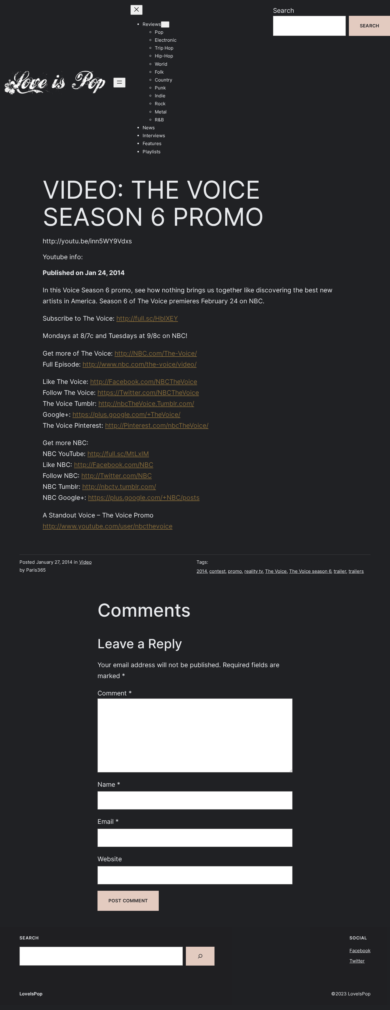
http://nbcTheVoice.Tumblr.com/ (146, 403)
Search (283, 10)
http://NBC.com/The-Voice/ (156, 353)
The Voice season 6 (310, 571)
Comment (115, 693)
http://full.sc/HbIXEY (147, 318)
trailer (340, 571)
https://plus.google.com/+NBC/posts (144, 497)
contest (217, 571)
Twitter (357, 961)
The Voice (276, 571)
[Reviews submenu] (165, 24)
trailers (356, 571)
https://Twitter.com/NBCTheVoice (148, 392)
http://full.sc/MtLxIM (118, 454)
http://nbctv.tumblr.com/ (119, 486)
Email (108, 821)
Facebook (359, 950)
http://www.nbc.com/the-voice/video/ (140, 364)
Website (110, 859)
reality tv (253, 571)
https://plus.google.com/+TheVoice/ (126, 414)
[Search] (200, 956)
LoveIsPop (31, 994)
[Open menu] (119, 83)
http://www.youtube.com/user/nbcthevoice (107, 526)
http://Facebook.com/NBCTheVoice (143, 381)
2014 (202, 571)
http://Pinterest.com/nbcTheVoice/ (156, 425)
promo (235, 571)
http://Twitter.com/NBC (116, 475)
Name (109, 784)
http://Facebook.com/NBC (113, 464)
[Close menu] (136, 10)
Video (85, 562)
